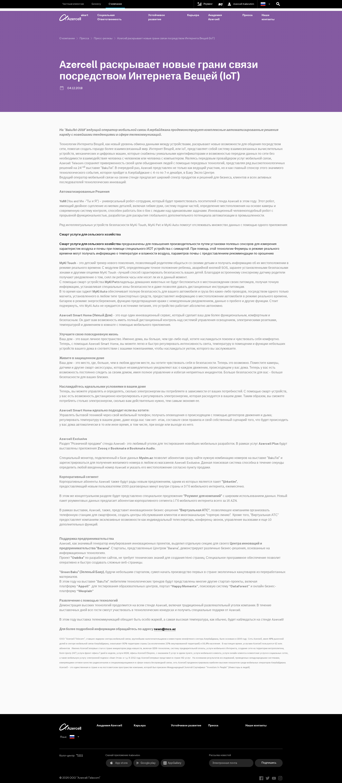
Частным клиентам (73, 4)
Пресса (247, 15)
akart (84, 15)
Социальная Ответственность (109, 17)
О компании (115, 4)
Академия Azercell (215, 17)
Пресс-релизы (103, 38)
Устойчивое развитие (156, 17)
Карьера (193, 15)
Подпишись (268, 763)
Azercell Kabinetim (243, 4)
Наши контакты (268, 17)
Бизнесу (96, 4)
